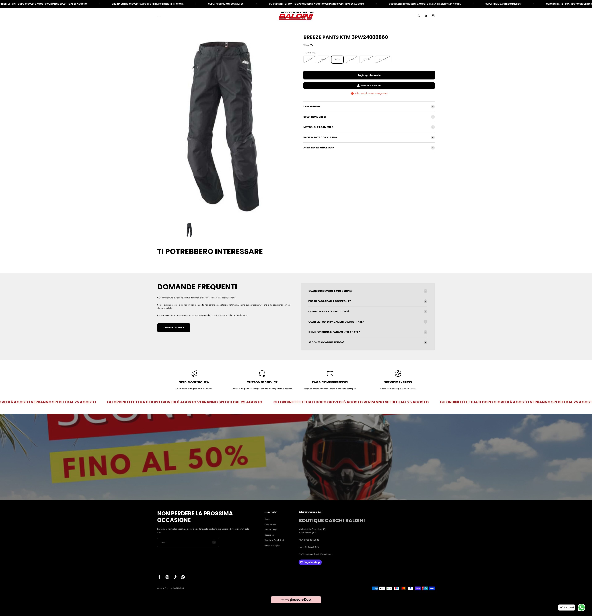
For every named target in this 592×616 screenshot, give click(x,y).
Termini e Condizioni (274, 540)
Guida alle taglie (272, 545)
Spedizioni (269, 534)
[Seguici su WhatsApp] (183, 577)
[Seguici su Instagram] (167, 577)
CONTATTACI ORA (173, 327)
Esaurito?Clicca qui (371, 85)
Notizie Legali (271, 529)
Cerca (267, 518)
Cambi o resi (271, 524)
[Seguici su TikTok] (175, 577)
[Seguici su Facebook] (159, 577)
